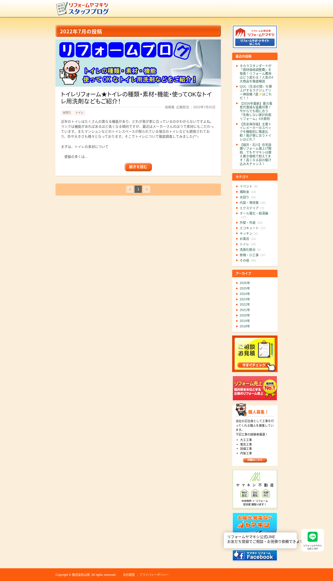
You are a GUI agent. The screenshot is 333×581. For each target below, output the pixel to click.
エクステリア (253, 208)
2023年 (245, 299)
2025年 (245, 288)
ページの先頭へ (328, 565)
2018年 (245, 326)
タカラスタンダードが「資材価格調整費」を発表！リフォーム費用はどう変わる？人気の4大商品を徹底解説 (256, 73)
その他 (249, 260)
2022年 (245, 304)
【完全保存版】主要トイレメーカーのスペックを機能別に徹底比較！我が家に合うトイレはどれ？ (255, 131)
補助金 (249, 192)
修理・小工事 (253, 255)
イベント (249, 186)
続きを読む (138, 167)
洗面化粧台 (251, 249)
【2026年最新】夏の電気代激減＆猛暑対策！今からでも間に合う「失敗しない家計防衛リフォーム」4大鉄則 (256, 111)
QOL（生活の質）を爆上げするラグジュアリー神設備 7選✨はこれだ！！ (256, 92)
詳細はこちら (254, 459)
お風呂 (249, 238)
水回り (67, 112)
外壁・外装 (252, 222)
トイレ (79, 112)
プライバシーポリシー (154, 574)
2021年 (245, 310)
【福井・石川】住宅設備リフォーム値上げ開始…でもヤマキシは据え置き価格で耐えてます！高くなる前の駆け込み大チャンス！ (255, 154)
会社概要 (129, 574)
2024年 (245, 294)
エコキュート (253, 228)
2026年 (245, 283)
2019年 (245, 321)
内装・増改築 (253, 202)
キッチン (249, 233)
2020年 (245, 315)
